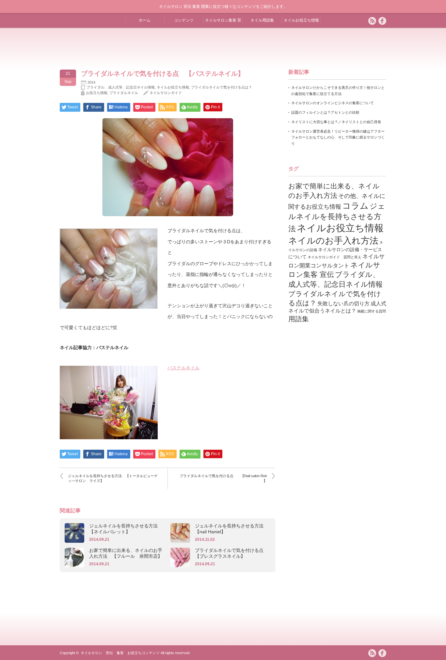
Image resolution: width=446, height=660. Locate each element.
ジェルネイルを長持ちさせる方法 (336, 217)
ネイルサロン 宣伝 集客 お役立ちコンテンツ (120, 653)
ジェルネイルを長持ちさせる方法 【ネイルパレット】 (125, 528)
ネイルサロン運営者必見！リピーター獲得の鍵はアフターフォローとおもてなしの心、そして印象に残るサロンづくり (338, 137)
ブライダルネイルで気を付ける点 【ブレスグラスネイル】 (231, 553)
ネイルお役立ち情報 (301, 20)
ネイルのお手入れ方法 (333, 241)
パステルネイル (183, 367)
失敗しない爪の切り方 (343, 303)
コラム (355, 206)
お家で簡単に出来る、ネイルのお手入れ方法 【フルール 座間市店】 (125, 553)
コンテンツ (184, 20)
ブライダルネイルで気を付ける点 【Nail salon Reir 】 (223, 478)
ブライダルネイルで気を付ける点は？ (221, 87)
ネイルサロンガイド (166, 93)
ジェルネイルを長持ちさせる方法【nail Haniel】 (229, 528)
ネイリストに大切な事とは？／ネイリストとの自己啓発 (336, 122)
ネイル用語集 (262, 20)
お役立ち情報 (96, 93)
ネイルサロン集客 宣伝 (223, 23)
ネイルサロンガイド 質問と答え (334, 257)
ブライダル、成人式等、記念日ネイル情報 (121, 87)
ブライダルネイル (123, 93)
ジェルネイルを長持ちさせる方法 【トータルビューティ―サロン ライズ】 (113, 478)
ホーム (145, 20)
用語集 (298, 319)
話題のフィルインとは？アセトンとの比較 (325, 112)
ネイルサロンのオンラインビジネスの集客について (332, 103)
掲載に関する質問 (371, 311)
